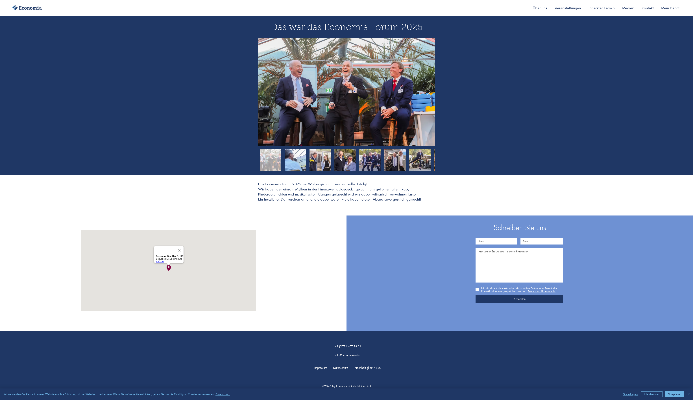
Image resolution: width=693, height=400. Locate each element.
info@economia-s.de (347, 355)
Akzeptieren (674, 394)
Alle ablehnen (651, 394)
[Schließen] (689, 394)
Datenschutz (222, 394)
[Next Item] (429, 91)
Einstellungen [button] (630, 394)
